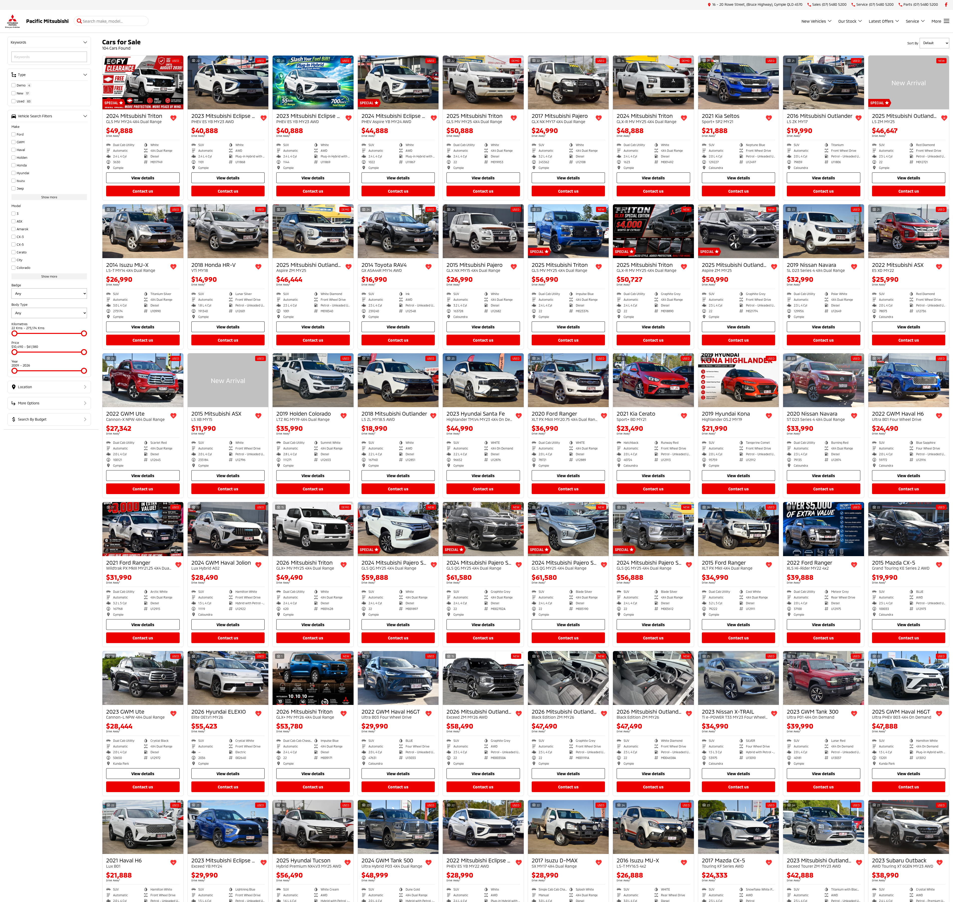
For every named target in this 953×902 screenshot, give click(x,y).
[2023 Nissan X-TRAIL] (738, 678)
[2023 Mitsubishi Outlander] (823, 827)
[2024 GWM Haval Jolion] (228, 529)
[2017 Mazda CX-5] (738, 827)
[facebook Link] (946, 4)
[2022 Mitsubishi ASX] (908, 231)
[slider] (14, 333)
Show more (49, 197)
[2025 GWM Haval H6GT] (908, 678)
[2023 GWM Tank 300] (823, 678)
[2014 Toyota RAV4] (398, 231)
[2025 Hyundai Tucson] (313, 827)
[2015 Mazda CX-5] (908, 529)
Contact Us (143, 191)
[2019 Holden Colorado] (313, 380)
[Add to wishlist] (173, 118)
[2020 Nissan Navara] (823, 380)
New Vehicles (814, 21)
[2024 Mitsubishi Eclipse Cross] (398, 82)
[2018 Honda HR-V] (228, 231)
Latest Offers (881, 21)
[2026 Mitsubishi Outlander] (483, 678)
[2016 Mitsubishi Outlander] (823, 82)
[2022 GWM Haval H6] (908, 380)
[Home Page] (12, 21)
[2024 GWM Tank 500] (398, 827)
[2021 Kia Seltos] (738, 82)
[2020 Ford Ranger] (568, 380)
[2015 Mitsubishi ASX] (228, 380)
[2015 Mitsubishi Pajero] (483, 231)
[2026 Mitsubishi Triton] (313, 529)
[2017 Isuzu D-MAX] (568, 827)
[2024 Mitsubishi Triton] (142, 82)
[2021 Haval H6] (142, 827)
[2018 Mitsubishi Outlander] (398, 380)
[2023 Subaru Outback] (908, 827)
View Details (142, 177)
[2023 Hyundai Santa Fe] (483, 380)
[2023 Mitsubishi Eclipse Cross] (228, 82)
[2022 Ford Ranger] (823, 529)
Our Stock (847, 21)
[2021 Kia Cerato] (653, 380)
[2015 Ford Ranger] (738, 529)
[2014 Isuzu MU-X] (142, 231)
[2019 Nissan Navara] (823, 231)
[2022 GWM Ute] (142, 380)
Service (912, 21)
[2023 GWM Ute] (142, 678)
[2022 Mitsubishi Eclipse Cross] (483, 827)
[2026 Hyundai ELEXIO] (228, 678)
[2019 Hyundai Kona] (738, 380)
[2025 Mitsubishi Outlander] (908, 82)
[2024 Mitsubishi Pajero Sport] (398, 529)
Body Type (19, 304)
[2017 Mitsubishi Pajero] (568, 82)
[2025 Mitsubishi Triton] (483, 82)
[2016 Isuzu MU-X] (653, 827)
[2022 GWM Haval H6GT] (398, 678)
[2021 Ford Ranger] (142, 529)
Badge (16, 285)
